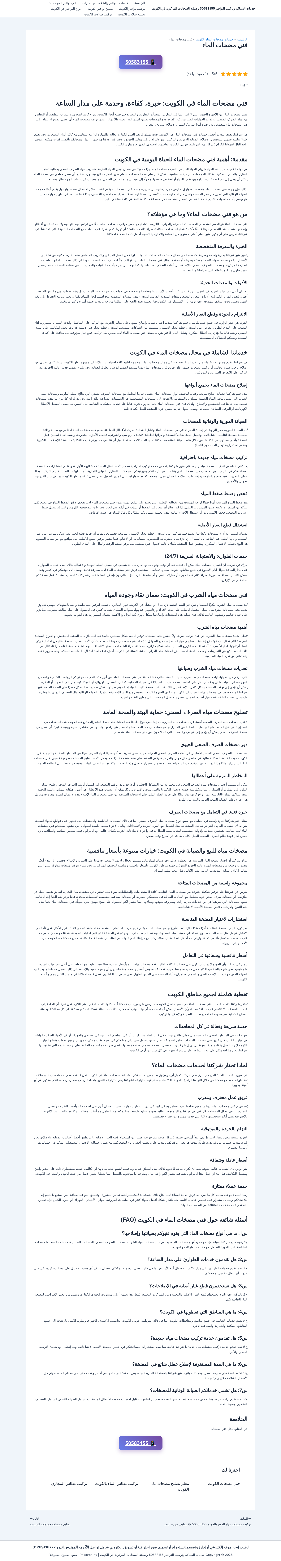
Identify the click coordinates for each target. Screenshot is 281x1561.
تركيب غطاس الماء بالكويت (116, 1483)
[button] (51, 3)
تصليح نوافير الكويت (100, 8)
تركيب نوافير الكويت (132, 8)
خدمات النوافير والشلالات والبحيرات (105, 3)
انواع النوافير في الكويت (66, 8)
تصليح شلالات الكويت (131, 14)
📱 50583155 (140, 61)
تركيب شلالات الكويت (98, 14)
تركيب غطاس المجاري (69, 1483)
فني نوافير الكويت (64, 3)
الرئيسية (139, 3)
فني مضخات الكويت (224, 1483)
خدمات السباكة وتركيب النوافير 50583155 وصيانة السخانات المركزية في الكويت (203, 8)
